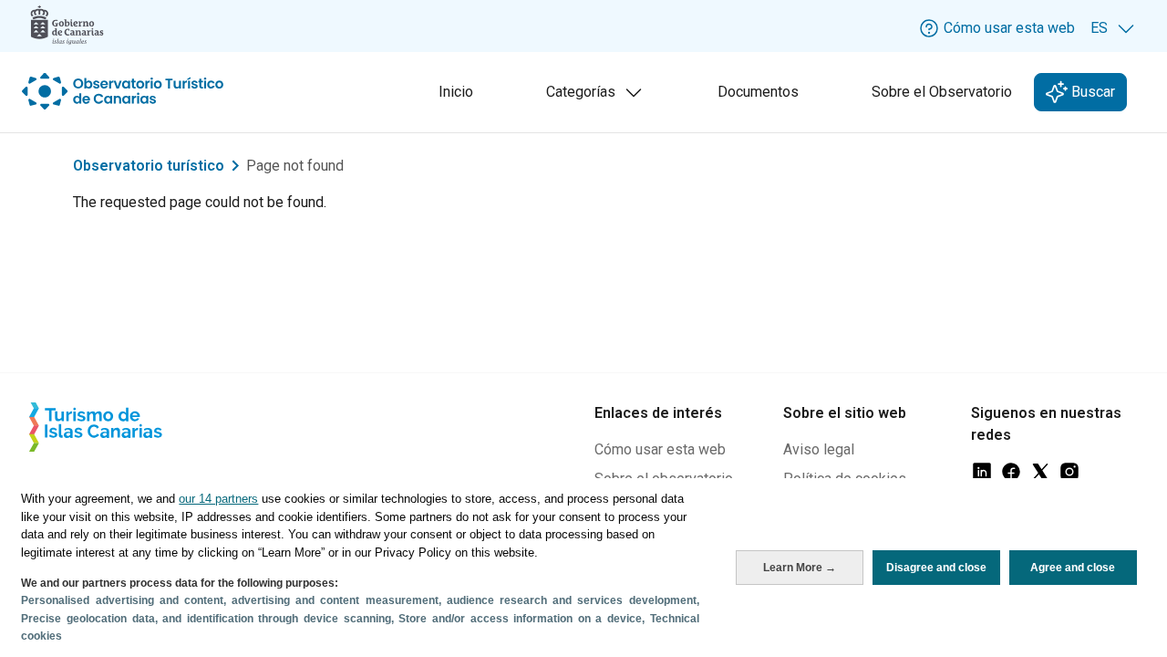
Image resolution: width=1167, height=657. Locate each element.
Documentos (758, 91)
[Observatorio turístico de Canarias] (125, 91)
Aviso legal (818, 449)
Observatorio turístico (148, 165)
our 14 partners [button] (218, 499)
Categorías (598, 97)
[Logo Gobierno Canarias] (67, 25)
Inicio (456, 91)
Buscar (1091, 91)
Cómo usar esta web (660, 449)
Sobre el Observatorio (942, 91)
